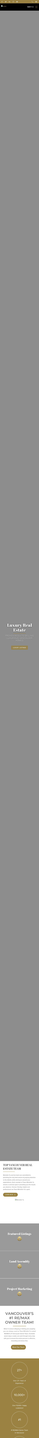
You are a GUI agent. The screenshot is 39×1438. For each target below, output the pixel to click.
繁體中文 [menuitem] (30, 7)
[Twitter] (6, 2)
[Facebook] (2, 2)
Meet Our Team (18, 1347)
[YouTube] (17, 2)
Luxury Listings (19, 648)
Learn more (9, 1194)
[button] (10, 1195)
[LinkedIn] (9, 2)
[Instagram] (13, 2)
